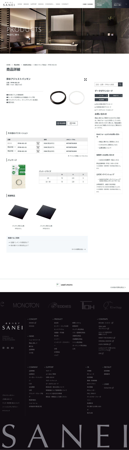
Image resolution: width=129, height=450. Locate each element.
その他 (31, 353)
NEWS (58, 4)
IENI (100, 353)
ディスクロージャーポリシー (94, 398)
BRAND (26, 4)
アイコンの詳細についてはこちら (79, 156)
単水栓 (56, 336)
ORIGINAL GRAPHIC (105, 341)
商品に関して (33, 343)
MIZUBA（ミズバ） (105, 323)
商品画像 (101, 100)
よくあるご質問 (51, 374)
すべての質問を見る (77, 249)
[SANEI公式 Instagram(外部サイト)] (3, 348)
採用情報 (90, 4)
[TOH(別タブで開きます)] (77, 305)
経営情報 (90, 377)
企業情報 (32, 349)
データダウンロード (52, 384)
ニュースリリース (34, 340)
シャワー (57, 339)
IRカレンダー (91, 390)
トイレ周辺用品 (77, 342)
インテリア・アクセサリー (62, 343)
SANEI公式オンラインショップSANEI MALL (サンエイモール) (109, 180)
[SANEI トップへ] (12, 326)
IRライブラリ (91, 384)
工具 (73, 349)
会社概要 (32, 387)
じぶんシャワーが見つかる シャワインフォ (107, 349)
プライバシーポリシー (8, 395)
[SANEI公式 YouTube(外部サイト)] (8, 348)
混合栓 (56, 323)
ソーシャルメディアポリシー (10, 407)
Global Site (107, 388)
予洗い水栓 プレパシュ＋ (103, 327)
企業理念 (32, 374)
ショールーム (33, 403)
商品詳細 (10, 147)
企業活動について (105, 148)
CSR (30, 384)
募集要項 (107, 374)
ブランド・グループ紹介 (36, 395)
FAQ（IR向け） (92, 393)
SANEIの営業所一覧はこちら (109, 160)
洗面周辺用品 (76, 336)
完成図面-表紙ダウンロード (103, 107)
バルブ (56, 355)
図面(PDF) (116, 95)
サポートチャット (51, 380)
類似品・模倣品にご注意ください (56, 397)
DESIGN (41, 4)
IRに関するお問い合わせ (94, 408)
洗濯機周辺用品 (77, 339)
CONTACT (65, 4)
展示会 (31, 346)
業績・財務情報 (92, 380)
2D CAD (101, 95)
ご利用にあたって (7, 399)
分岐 (55, 349)
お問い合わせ (50, 377)
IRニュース (90, 374)
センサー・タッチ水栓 (61, 326)
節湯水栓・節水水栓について (55, 387)
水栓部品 (57, 352)
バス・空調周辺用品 (78, 332)
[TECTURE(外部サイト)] (12, 348)
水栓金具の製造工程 (35, 406)
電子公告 (90, 413)
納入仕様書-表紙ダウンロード (104, 104)
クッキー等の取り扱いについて (10, 403)
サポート (48, 371)
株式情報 (90, 387)
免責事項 (90, 403)
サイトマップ (6, 410)
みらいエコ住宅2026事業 (54, 393)
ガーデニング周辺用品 (79, 345)
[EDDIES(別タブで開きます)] (49, 305)
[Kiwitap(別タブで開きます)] (103, 305)
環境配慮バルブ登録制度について (56, 390)
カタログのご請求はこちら (108, 145)
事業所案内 (32, 400)
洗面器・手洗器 (59, 332)
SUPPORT (33, 4)
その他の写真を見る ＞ (118, 287)
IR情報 (84, 4)
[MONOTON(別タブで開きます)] (16, 305)
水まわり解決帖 (103, 344)
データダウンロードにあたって (104, 110)
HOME (20, 4)
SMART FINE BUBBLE (106, 338)
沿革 (30, 390)
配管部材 (75, 326)
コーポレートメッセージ (36, 378)
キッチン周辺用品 (78, 329)
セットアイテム (59, 329)
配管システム (76, 323)
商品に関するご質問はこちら (109, 142)
